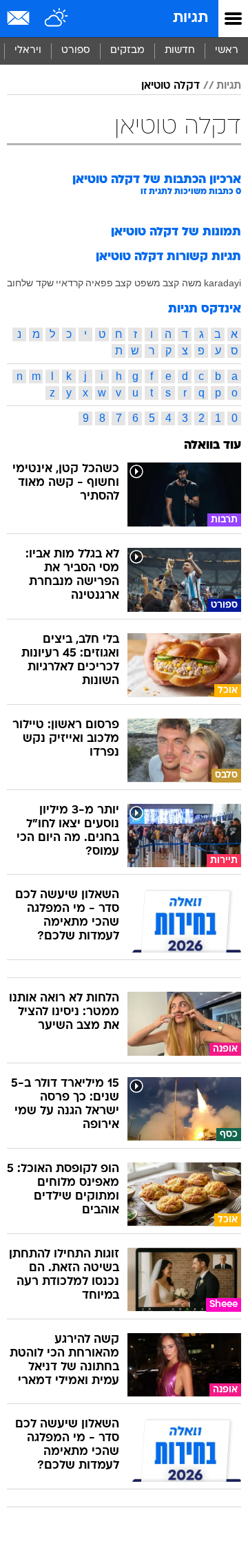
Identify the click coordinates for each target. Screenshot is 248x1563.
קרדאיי (69, 282)
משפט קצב (138, 282)
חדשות (180, 50)
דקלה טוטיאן (170, 86)
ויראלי (27, 50)
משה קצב (182, 282)
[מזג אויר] (57, 18)
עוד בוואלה (212, 445)
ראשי (226, 50)
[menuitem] (179, 51)
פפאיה (99, 282)
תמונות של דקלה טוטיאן (176, 232)
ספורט (75, 50)
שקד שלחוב (30, 282)
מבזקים (127, 50)
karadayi (222, 282)
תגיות (190, 18)
